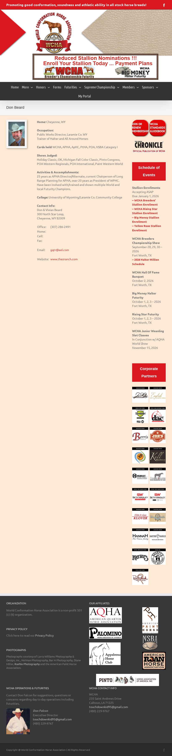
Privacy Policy (44, 635)
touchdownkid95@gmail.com (52, 719)
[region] (95, 67)
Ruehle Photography (27, 664)
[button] (95, 67)
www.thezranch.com (64, 259)
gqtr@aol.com (59, 250)
